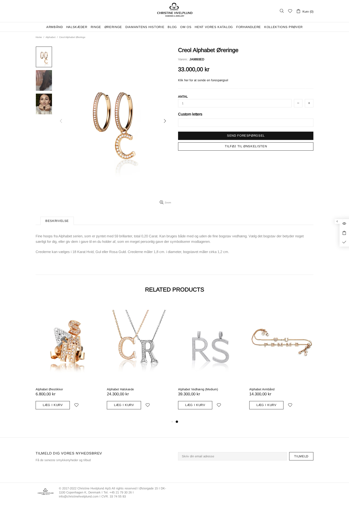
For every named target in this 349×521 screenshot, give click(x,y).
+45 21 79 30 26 (121, 492)
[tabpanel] (281, 360)
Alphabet (51, 37)
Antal (183, 96)
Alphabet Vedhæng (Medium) (198, 389)
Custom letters (190, 114)
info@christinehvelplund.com (79, 496)
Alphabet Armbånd (261, 389)
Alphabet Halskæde (120, 389)
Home (39, 37)
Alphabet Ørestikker (49, 389)
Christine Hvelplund (174, 11)
